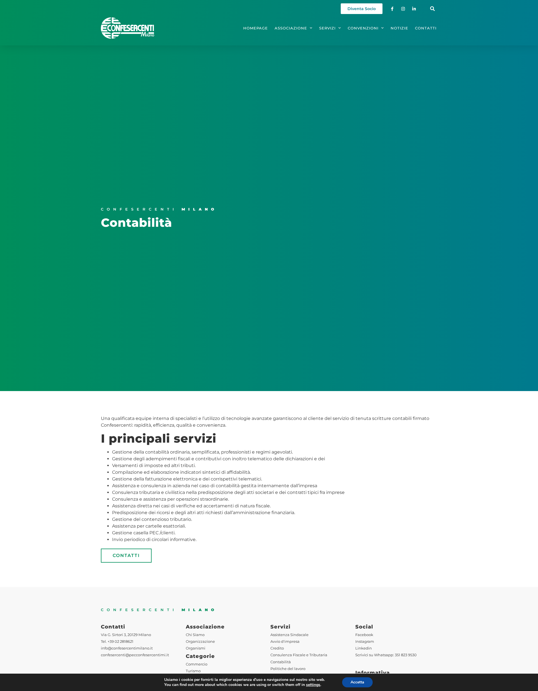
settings (313, 684)
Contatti (426, 28)
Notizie (399, 28)
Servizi (327, 28)
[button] (432, 8)
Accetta (357, 682)
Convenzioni (363, 28)
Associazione (291, 28)
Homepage (255, 28)
